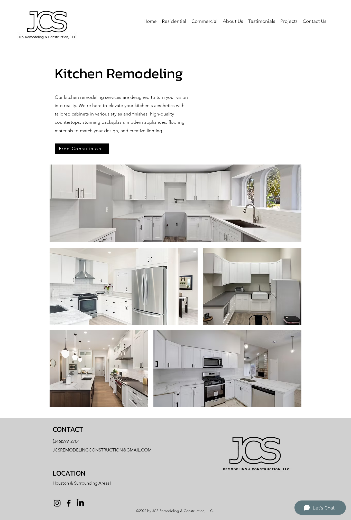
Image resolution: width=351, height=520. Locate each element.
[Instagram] (57, 503)
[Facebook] (68, 503)
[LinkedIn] (80, 503)
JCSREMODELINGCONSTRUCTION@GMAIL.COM (102, 449)
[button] (174, 21)
